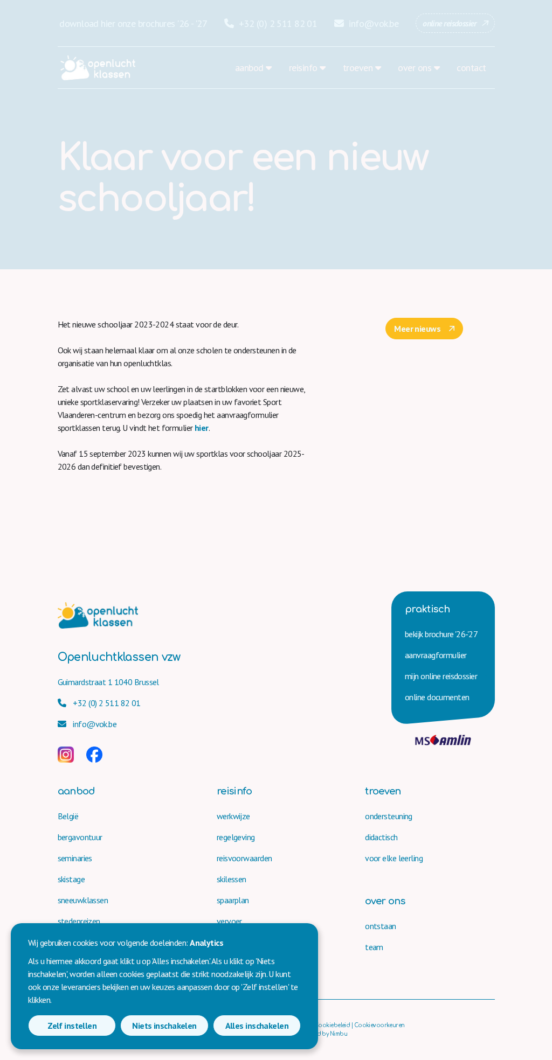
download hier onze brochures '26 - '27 (133, 23)
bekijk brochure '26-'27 (441, 634)
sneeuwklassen (83, 900)
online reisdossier (449, 23)
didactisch (381, 837)
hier (202, 427)
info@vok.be (372, 23)
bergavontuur (80, 837)
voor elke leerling (394, 858)
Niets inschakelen (164, 1025)
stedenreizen (79, 921)
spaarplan (233, 900)
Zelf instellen (71, 1025)
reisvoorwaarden (244, 858)
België (68, 816)
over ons (414, 67)
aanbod (249, 67)
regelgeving (236, 837)
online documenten (437, 697)
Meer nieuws (417, 328)
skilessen (231, 879)
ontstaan (380, 925)
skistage (71, 879)
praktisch (427, 609)
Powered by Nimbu (322, 1034)
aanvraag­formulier (435, 655)
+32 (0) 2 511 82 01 (277, 23)
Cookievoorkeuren (379, 1025)
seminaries (75, 858)
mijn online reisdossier (441, 676)
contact (471, 67)
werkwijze (233, 816)
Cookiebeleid (332, 1025)
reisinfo (303, 67)
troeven (357, 67)
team (374, 947)
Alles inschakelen (256, 1025)
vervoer (229, 921)
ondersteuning (388, 816)
